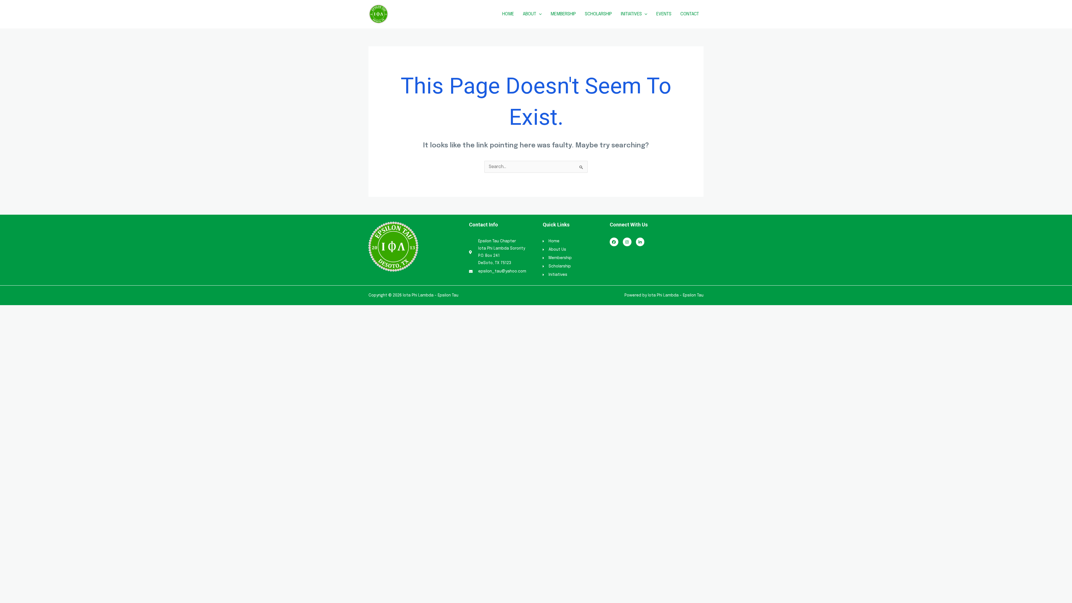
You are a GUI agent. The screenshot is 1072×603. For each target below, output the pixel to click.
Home (508, 14)
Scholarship (598, 14)
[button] (539, 14)
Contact (689, 14)
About (529, 14)
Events (663, 14)
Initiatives (631, 14)
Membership (563, 14)
